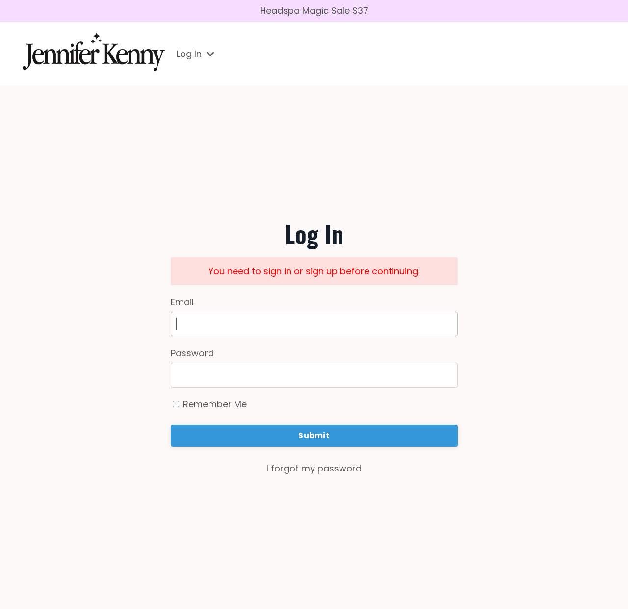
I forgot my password (314, 468)
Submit (314, 435)
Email (182, 302)
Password (192, 353)
